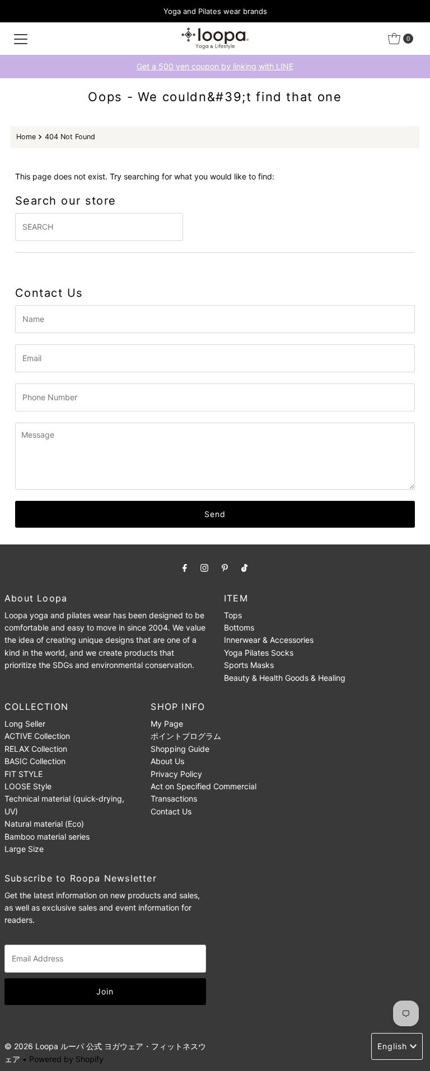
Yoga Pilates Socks (258, 652)
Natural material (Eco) (44, 823)
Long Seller (24, 723)
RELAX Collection (35, 749)
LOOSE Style (28, 786)
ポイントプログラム (186, 736)
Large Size (24, 849)
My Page (167, 723)
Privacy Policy (176, 774)
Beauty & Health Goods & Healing (284, 678)
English (392, 1046)
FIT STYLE (23, 774)
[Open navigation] (21, 38)
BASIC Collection (35, 761)
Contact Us (171, 811)
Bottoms (239, 627)
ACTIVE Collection (37, 736)
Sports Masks (249, 665)
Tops (233, 615)
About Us (167, 761)
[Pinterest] (225, 567)
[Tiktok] (244, 567)
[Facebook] (185, 567)
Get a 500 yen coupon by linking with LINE (215, 66)
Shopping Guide (180, 749)
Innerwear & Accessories (269, 640)
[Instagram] (204, 567)
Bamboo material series (47, 836)
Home (26, 136)
